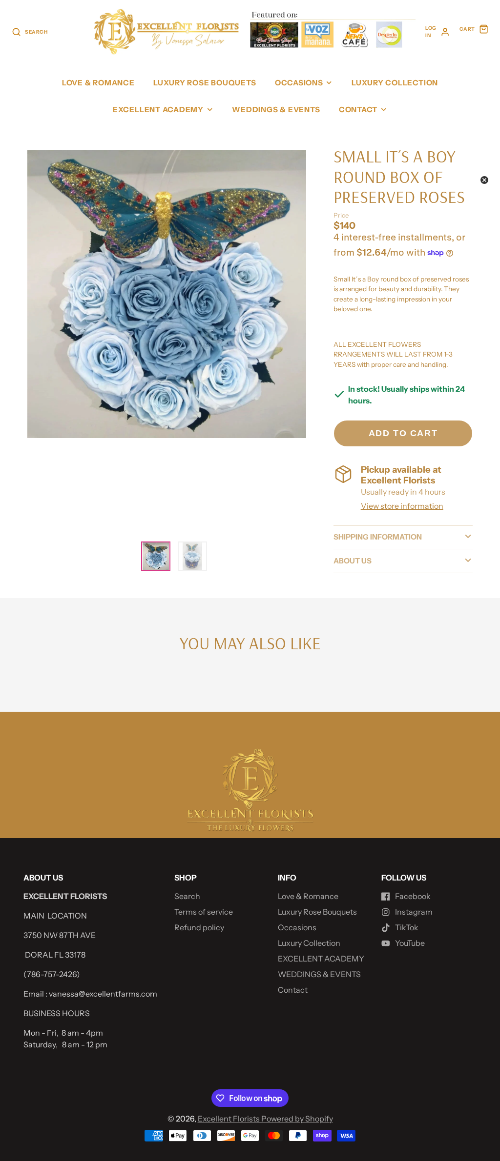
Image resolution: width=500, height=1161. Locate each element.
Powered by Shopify (297, 1118)
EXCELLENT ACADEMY (158, 109)
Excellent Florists (229, 1118)
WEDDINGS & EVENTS (276, 109)
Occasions (299, 82)
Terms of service (203, 912)
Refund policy (199, 927)
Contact (358, 109)
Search (187, 896)
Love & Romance (98, 82)
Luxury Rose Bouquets (204, 82)
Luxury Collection (395, 82)
